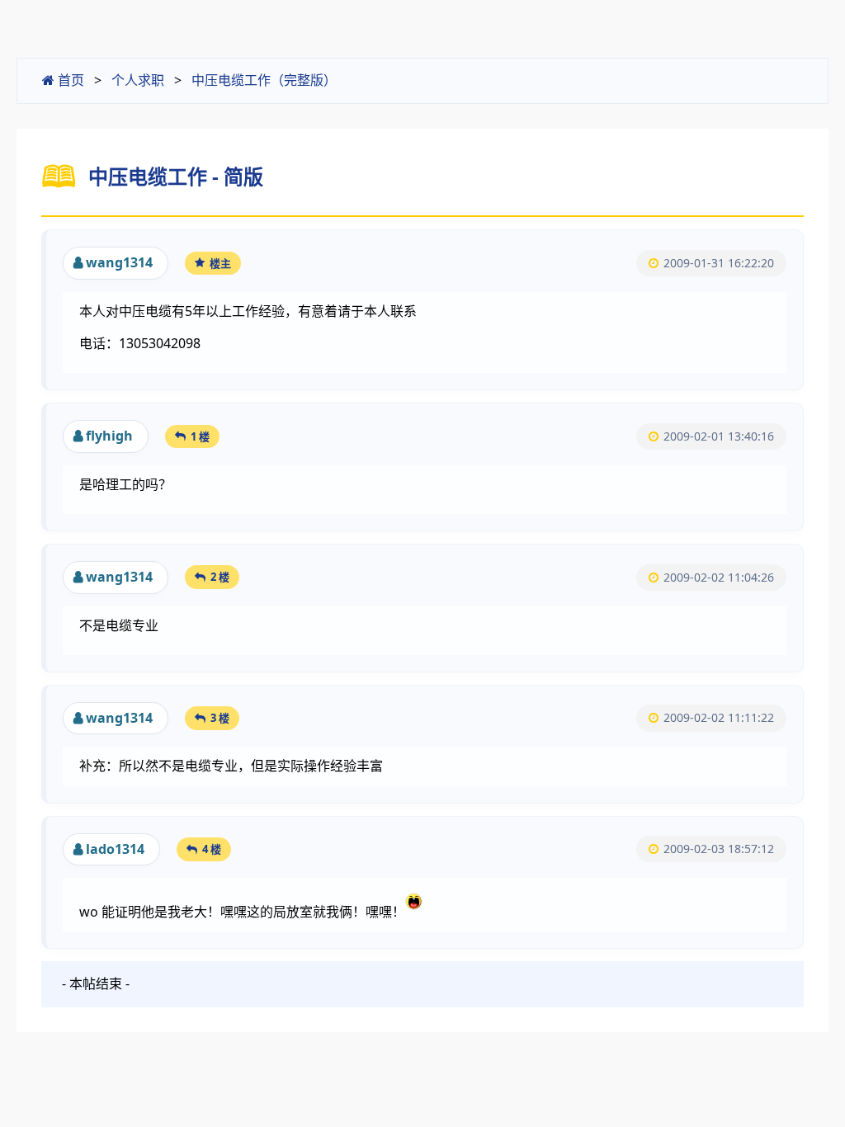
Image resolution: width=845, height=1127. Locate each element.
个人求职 (137, 80)
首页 (69, 80)
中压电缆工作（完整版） (264, 80)
